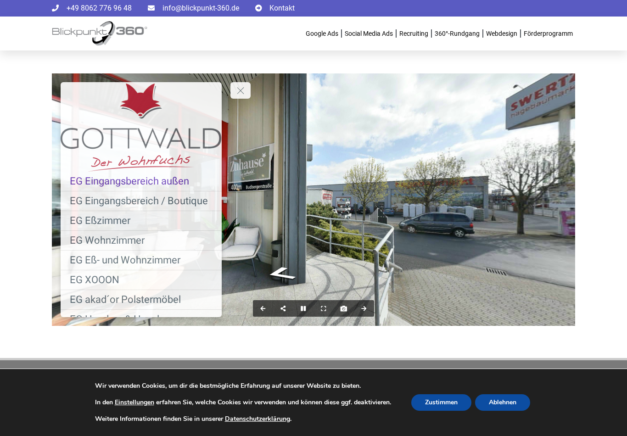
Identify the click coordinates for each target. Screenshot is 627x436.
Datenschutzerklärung (257, 418)
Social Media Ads (369, 33)
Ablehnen (502, 402)
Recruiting (413, 33)
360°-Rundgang (457, 33)
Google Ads (322, 33)
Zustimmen (441, 402)
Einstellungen (134, 402)
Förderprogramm (548, 33)
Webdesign (501, 33)
